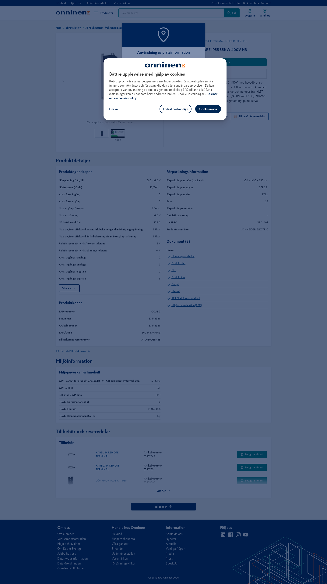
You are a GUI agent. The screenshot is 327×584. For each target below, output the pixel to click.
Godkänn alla (208, 108)
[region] (165, 89)
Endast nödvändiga (175, 108)
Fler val (113, 108)
